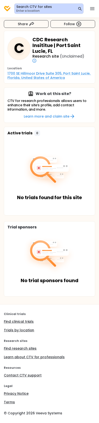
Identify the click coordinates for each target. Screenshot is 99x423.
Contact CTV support (23, 375)
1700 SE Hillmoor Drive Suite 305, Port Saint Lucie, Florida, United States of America (49, 75)
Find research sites (20, 348)
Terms (9, 402)
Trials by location (19, 330)
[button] (37, 133)
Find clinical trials (19, 321)
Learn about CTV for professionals (34, 357)
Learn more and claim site (46, 116)
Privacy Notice (16, 393)
